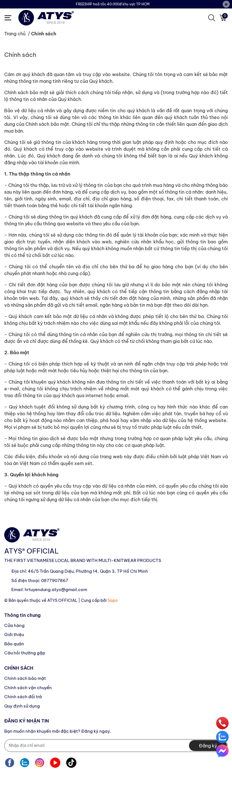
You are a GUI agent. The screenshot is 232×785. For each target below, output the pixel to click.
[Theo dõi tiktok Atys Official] (71, 762)
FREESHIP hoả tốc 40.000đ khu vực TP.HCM (112, 4)
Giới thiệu (14, 634)
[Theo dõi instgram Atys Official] (39, 762)
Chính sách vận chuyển (28, 687)
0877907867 (54, 580)
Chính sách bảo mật (25, 678)
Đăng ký (208, 746)
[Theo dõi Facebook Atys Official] (9, 762)
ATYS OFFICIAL (62, 600)
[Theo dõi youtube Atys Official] (55, 762)
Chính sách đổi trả (23, 696)
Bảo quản (14, 643)
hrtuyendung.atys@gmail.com (56, 589)
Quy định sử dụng (22, 706)
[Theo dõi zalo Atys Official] (24, 762)
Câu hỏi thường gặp (24, 653)
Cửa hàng (14, 625)
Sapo (113, 600)
